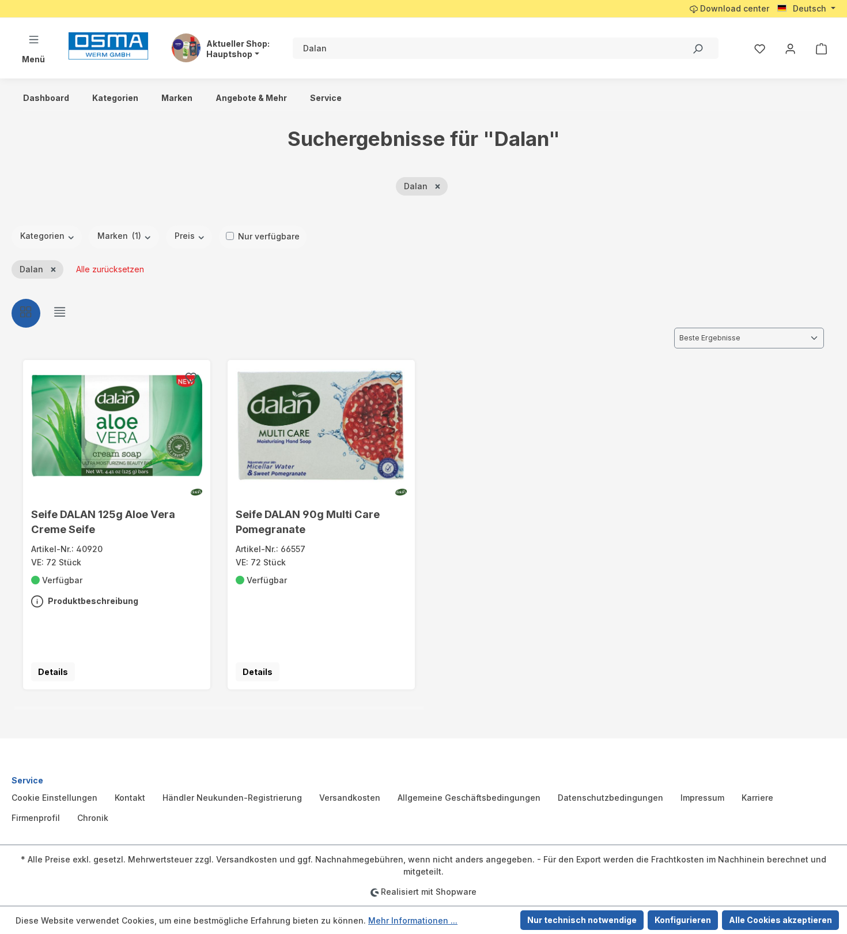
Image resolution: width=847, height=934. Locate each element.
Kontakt (130, 797)
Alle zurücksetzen (110, 269)
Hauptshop (229, 54)
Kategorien (43, 236)
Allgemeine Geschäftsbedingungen (469, 797)
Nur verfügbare (269, 236)
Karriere (757, 797)
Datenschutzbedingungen (610, 797)
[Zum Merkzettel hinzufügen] (190, 379)
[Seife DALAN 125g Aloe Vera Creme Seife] (117, 425)
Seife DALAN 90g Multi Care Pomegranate (308, 521)
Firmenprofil (36, 818)
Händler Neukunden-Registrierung (232, 797)
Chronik (92, 818)
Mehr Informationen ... (412, 920)
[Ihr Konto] (790, 48)
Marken (119, 236)
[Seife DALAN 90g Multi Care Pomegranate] (321, 425)
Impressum (702, 797)
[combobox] (484, 48)
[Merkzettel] (759, 48)
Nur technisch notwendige (582, 920)
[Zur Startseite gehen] (108, 46)
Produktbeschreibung (92, 601)
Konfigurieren (683, 920)
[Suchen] (697, 48)
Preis (186, 236)
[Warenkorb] (821, 48)
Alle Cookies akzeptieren (780, 920)
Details (53, 672)
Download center (733, 8)
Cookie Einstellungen (54, 797)
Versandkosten (349, 797)
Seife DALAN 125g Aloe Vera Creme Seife (103, 521)
